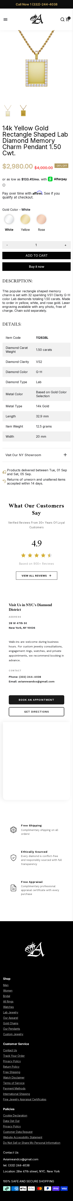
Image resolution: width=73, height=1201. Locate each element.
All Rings (8, 1001)
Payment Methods (14, 1088)
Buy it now (36, 267)
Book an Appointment (36, 699)
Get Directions (36, 711)
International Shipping (16, 1094)
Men (6, 985)
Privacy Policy (12, 1061)
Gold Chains (10, 1023)
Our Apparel (10, 1017)
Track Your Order (14, 1055)
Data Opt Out (11, 1121)
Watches (8, 1007)
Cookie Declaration (15, 1115)
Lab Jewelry (10, 1012)
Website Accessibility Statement (22, 1137)
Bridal (6, 996)
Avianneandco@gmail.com (20, 1159)
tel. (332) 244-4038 (16, 1165)
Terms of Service (14, 1083)
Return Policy (11, 1066)
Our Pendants (11, 1028)
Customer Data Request (18, 1131)
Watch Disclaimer (14, 1077)
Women (7, 990)
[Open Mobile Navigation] (8, 19)
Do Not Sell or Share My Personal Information (31, 1142)
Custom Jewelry (13, 1034)
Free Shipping (11, 1072)
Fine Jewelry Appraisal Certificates (24, 1099)
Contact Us (10, 1050)
